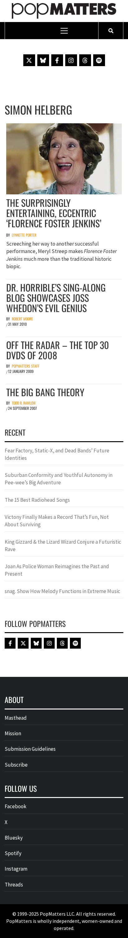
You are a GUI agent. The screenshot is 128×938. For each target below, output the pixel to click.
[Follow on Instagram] (71, 60)
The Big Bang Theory (45, 392)
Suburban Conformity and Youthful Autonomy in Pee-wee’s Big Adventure (58, 479)
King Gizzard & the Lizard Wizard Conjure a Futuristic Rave (63, 545)
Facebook (15, 806)
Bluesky (14, 837)
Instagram (16, 868)
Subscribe (16, 764)
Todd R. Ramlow (24, 403)
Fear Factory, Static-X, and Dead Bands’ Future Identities (57, 454)
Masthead (16, 717)
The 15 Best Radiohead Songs (37, 499)
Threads (14, 884)
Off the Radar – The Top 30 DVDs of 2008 (57, 350)
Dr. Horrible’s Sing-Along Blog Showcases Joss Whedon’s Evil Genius (56, 297)
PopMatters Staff (25, 366)
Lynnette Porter (24, 235)
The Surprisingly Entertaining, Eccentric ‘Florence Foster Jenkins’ (53, 213)
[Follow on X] (29, 60)
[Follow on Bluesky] (43, 60)
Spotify (13, 853)
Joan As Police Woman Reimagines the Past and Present (57, 570)
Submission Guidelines (30, 748)
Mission (13, 733)
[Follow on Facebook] (57, 60)
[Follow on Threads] (85, 60)
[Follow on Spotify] (99, 60)
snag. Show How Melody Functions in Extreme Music (62, 591)
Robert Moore (22, 318)
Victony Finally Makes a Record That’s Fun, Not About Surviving (57, 521)
